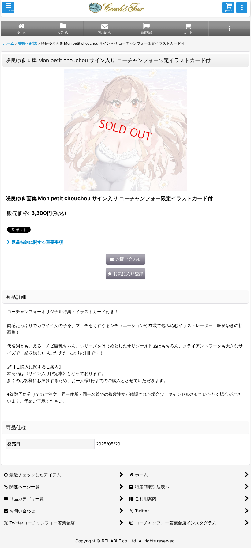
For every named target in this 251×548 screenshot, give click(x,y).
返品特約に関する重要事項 (37, 242)
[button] (8, 7)
